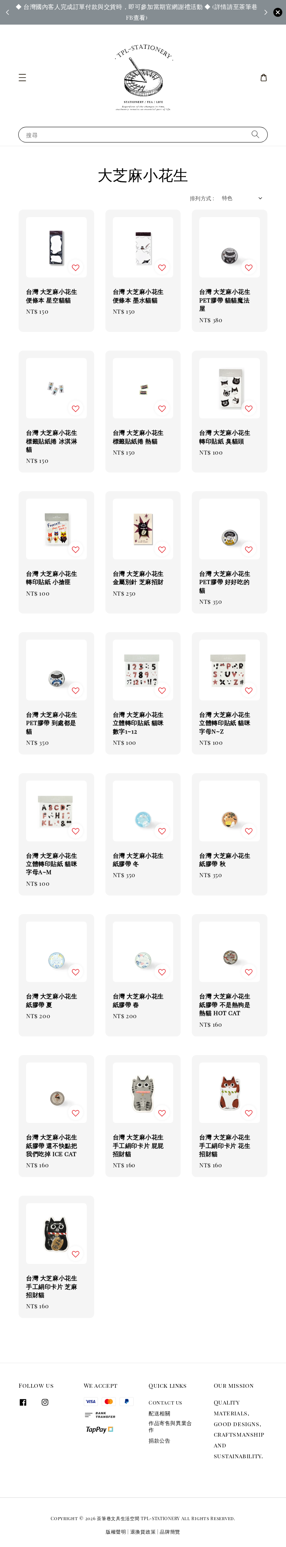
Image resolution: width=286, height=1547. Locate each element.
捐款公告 (159, 1440)
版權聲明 (116, 1531)
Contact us (165, 1402)
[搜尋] (255, 134)
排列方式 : (202, 198)
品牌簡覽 (170, 1531)
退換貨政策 (143, 1531)
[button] (22, 77)
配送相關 (159, 1413)
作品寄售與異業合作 (170, 1426)
